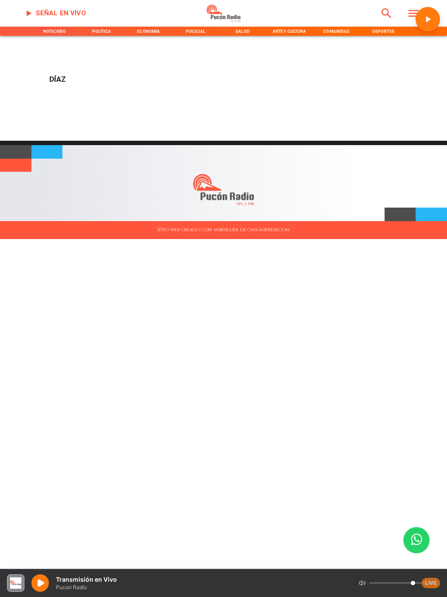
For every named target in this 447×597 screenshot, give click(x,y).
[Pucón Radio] (386, 20)
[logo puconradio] (223, 20)
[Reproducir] (428, 19)
